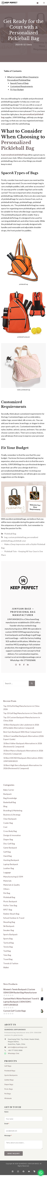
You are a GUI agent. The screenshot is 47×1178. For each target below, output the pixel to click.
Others (6, 889)
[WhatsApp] (41, 1173)
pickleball (17, 541)
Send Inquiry (13, 1153)
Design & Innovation (12, 835)
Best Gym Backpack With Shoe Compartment (22, 732)
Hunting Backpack (11, 860)
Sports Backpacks (10, 1075)
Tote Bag (7, 955)
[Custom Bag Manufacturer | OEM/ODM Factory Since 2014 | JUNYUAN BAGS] (9, 2)
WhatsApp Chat (13, 1053)
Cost (5, 827)
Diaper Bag (8, 839)
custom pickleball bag (17, 537)
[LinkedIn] (13, 1170)
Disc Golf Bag (9, 843)
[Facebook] (23, 1170)
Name (6, 1112)
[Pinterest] (34, 1170)
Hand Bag (7, 856)
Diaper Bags (8, 1084)
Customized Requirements (21, 86)
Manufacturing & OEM (13, 876)
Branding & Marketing (12, 810)
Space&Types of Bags (19, 83)
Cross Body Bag (10, 831)
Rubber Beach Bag (11, 914)
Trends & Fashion (10, 963)
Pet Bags (7, 1094)
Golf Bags (7, 1066)
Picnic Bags (8, 1089)
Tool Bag (7, 951)
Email (6, 1123)
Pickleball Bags (9, 1071)
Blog (5, 806)
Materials (7, 881)
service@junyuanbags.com (17, 1047)
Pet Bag (6, 893)
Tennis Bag (8, 947)
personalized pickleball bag (15, 155)
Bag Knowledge (10, 798)
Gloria (29, 44)
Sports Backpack (10, 934)
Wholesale (8, 1098)
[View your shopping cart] (37, 2)
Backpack (7, 794)
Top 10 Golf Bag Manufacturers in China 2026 (22, 713)
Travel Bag (7, 959)
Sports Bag (8, 938)
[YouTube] (29, 1170)
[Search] (32, 683)
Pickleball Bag (10, 533)
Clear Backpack (10, 819)
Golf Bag (7, 852)
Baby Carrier (8, 790)
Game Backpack (10, 847)
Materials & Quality (11, 885)
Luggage (7, 872)
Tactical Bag (8, 943)
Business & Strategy (11, 814)
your (24, 541)
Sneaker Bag (8, 930)
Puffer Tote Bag (10, 905)
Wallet (6, 967)
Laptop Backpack (10, 864)
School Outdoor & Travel (13, 918)
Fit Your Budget (17, 89)
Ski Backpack (8, 926)
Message (8, 1135)
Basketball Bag (9, 802)
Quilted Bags (9, 1080)
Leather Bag (8, 868)
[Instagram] (18, 1170)
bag (5, 537)
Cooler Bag (8, 823)
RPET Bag (7, 909)
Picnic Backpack (10, 901)
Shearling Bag (9, 922)
